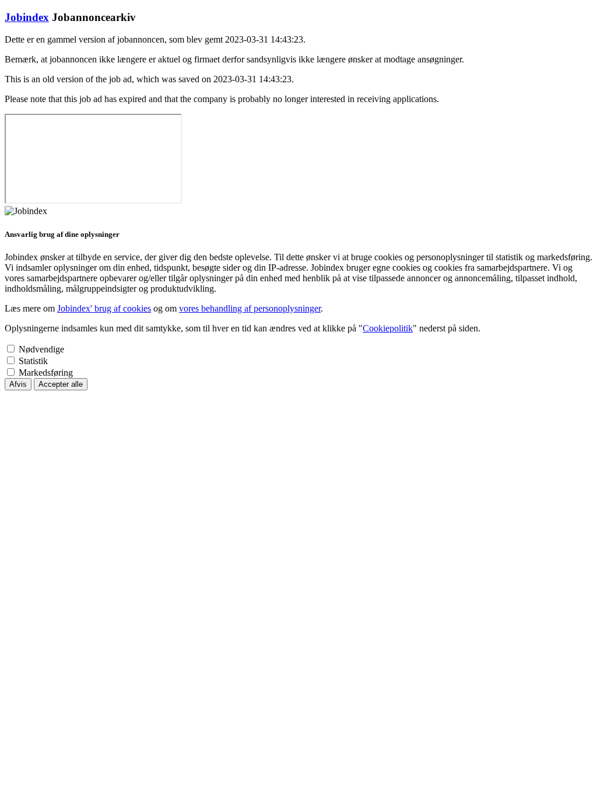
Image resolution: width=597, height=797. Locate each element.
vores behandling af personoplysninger (250, 308)
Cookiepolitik (388, 328)
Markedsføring (46, 372)
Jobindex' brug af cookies (104, 308)
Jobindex (27, 17)
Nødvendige (41, 349)
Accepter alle (60, 384)
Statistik (33, 361)
